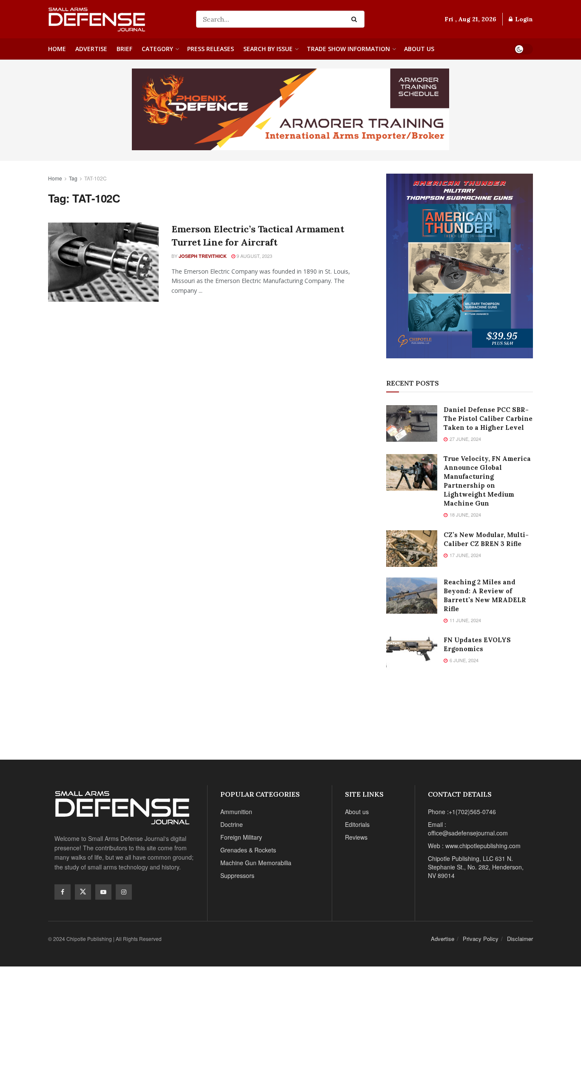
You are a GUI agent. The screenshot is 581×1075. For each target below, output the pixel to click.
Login (523, 19)
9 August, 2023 (253, 255)
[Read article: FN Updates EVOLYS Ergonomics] (411, 653)
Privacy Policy (480, 939)
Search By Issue (268, 49)
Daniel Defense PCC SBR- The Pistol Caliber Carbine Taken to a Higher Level (488, 419)
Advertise (91, 49)
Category (157, 49)
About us (419, 49)
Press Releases (210, 49)
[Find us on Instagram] (124, 892)
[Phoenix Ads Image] (290, 108)
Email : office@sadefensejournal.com (468, 828)
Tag (73, 178)
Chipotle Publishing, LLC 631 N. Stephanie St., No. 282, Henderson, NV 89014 (476, 867)
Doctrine (231, 824)
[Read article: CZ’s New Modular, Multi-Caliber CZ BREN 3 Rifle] (411, 548)
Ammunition (236, 811)
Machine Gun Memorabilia (255, 862)
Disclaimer (520, 939)
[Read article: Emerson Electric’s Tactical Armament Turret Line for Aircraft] (103, 262)
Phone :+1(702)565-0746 (462, 811)
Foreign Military (241, 837)
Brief (124, 49)
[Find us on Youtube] (103, 892)
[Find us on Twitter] (83, 892)
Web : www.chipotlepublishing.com (474, 845)
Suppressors (237, 875)
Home (57, 49)
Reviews (356, 837)
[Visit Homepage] (116, 19)
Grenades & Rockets (248, 850)
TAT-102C (95, 178)
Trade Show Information (348, 49)
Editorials (357, 824)
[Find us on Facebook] (62, 892)
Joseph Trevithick (203, 256)
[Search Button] (356, 19)
